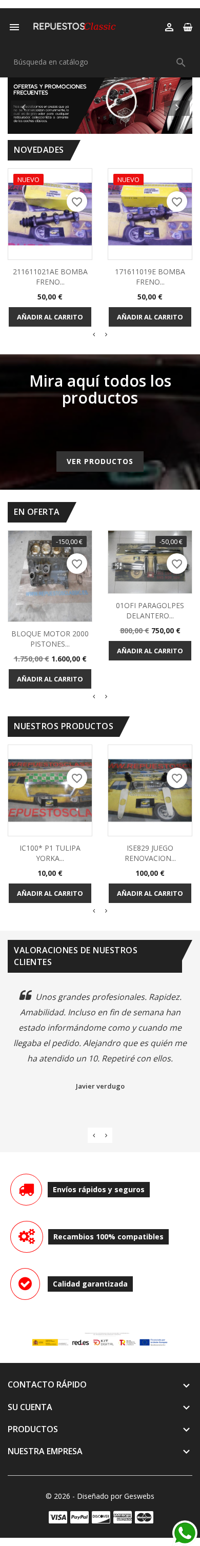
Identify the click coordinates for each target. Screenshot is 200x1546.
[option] (100, 105)
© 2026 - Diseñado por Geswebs (100, 1496)
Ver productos (100, 461)
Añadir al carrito (50, 317)
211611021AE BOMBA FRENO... (50, 277)
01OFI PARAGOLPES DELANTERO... (150, 610)
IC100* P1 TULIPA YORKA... (50, 853)
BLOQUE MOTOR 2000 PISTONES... (50, 639)
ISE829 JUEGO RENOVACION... (150, 853)
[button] (21, 105)
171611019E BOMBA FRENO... (150, 277)
